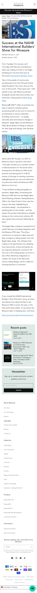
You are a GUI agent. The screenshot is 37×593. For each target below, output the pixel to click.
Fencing (6, 471)
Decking (6, 467)
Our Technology (8, 412)
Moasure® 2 (7, 504)
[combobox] (18, 587)
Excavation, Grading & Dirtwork (13, 488)
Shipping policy (29, 579)
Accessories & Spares (10, 517)
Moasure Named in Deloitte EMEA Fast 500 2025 (22, 334)
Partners (6, 416)
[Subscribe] (31, 547)
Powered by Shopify (19, 576)
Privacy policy (9, 579)
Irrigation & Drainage (10, 484)
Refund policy (30, 576)
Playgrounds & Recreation (11, 475)
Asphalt (6, 454)
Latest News (7, 421)
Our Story (7, 408)
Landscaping (7, 445)
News (8, 16)
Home (4, 16)
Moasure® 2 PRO (9, 500)
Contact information (19, 582)
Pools (5, 479)
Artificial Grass (8, 458)
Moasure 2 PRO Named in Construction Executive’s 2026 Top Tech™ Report (22, 346)
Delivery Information (10, 529)
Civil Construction (9, 449)
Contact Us (7, 433)
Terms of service (19, 579)
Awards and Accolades (10, 425)
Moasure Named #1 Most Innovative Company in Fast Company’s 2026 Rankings (23, 359)
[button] (2, 4)
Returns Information (9, 533)
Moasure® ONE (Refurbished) (12, 512)
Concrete (6, 462)
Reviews (6, 429)
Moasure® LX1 (8, 508)
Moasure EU (11, 576)
